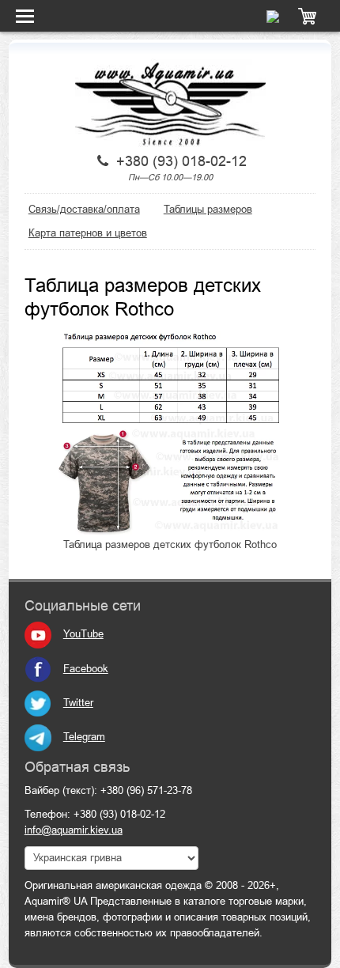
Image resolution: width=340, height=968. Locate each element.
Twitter (78, 703)
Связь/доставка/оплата (84, 209)
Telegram (84, 737)
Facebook (85, 669)
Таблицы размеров (208, 209)
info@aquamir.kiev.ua (74, 830)
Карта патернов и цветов (87, 233)
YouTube (83, 634)
